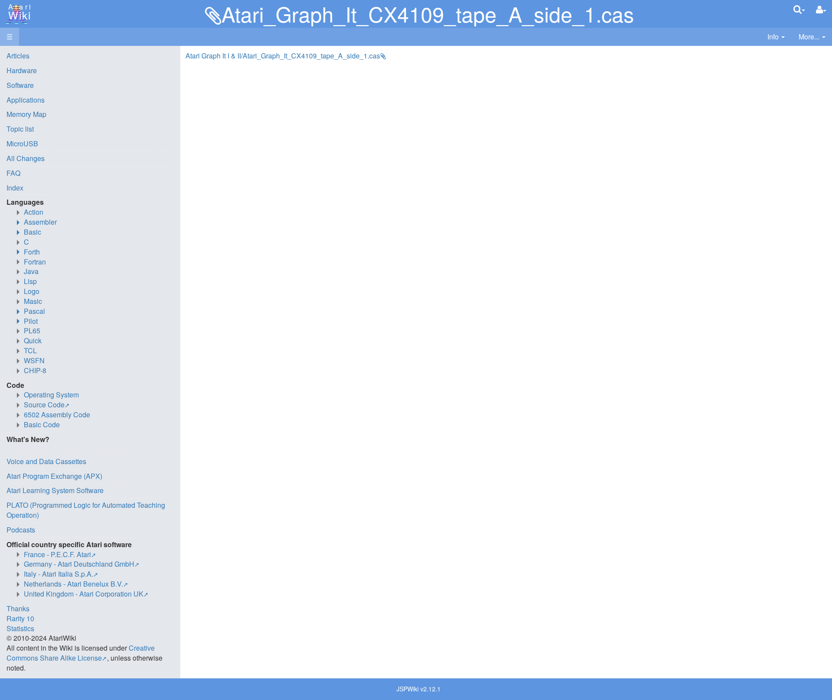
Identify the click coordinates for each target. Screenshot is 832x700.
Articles (17, 56)
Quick (33, 340)
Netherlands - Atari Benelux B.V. (73, 584)
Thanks (17, 608)
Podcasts (20, 530)
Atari (18, 12)
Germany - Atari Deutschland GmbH (79, 564)
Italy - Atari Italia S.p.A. (58, 574)
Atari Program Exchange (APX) (54, 476)
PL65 (32, 330)
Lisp (30, 281)
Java (31, 271)
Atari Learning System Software (55, 490)
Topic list (20, 129)
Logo (31, 291)
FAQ (13, 173)
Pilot (31, 321)
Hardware (21, 70)
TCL (30, 350)
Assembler (40, 222)
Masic (33, 301)
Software (20, 85)
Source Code (44, 405)
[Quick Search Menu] (799, 9)
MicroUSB (22, 143)
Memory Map (26, 114)
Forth (32, 252)
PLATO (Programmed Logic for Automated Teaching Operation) (85, 510)
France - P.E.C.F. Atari (57, 554)
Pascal (34, 311)
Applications (25, 100)
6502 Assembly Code (57, 414)
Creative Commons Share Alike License (80, 653)
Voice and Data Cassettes (46, 461)
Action (33, 212)
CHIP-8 (35, 370)
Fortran (35, 262)
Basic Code (42, 424)
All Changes (25, 158)
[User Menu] (821, 9)
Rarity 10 (20, 618)
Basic (32, 232)
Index (14, 188)
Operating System (51, 395)
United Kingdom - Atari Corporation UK (83, 594)
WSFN (34, 360)
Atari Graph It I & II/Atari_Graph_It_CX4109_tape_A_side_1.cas (282, 56)
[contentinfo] (776, 37)
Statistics (20, 628)
